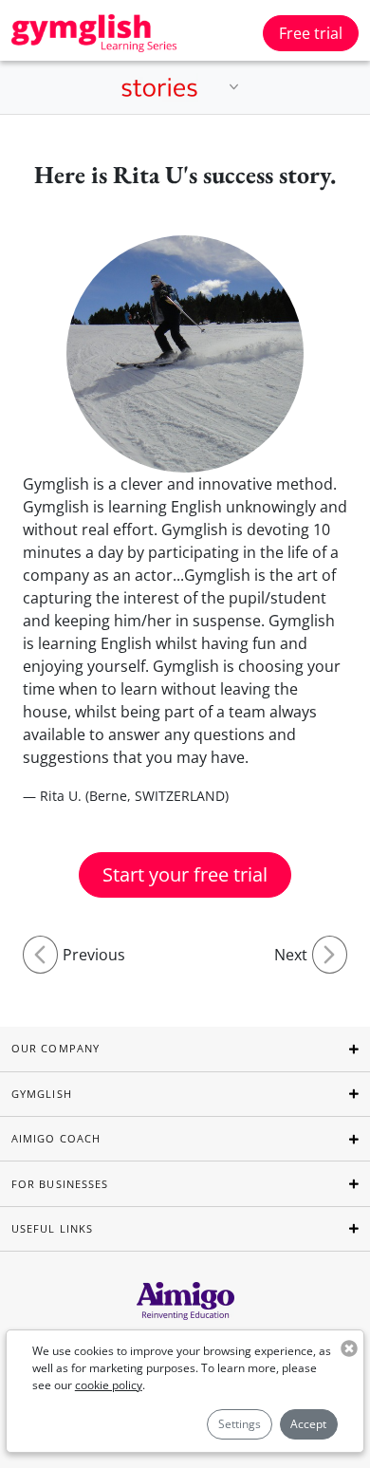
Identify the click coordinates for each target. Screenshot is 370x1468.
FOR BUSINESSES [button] (59, 1184)
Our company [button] (55, 1048)
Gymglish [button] (41, 1094)
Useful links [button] (52, 1228)
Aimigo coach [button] (56, 1138)
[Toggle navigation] (234, 87)
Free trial (310, 33)
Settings (239, 1424)
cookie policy (108, 1385)
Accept (308, 1424)
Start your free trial (185, 874)
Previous (94, 954)
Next (290, 954)
